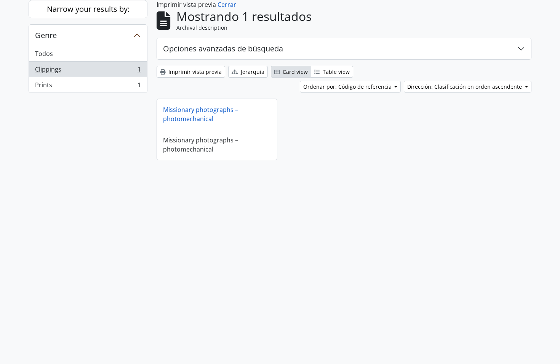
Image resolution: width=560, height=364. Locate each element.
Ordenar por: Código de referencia (348, 86)
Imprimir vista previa (194, 71)
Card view (294, 71)
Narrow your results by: (88, 9)
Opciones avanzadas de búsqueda (223, 48)
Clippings (88, 71)
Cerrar (227, 4)
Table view (335, 71)
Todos (44, 53)
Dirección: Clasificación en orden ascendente (465, 86)
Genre (46, 35)
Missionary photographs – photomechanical (200, 114)
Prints (88, 87)
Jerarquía (251, 71)
